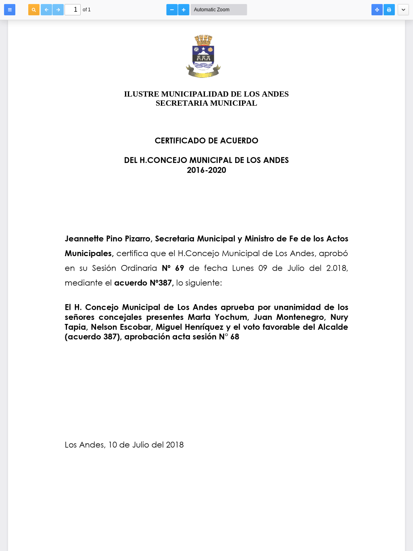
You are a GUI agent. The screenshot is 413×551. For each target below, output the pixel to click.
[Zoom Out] (172, 9)
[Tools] (403, 9)
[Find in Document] (34, 9)
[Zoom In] (184, 9)
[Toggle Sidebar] (9, 9)
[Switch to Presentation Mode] (377, 9)
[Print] (389, 9)
